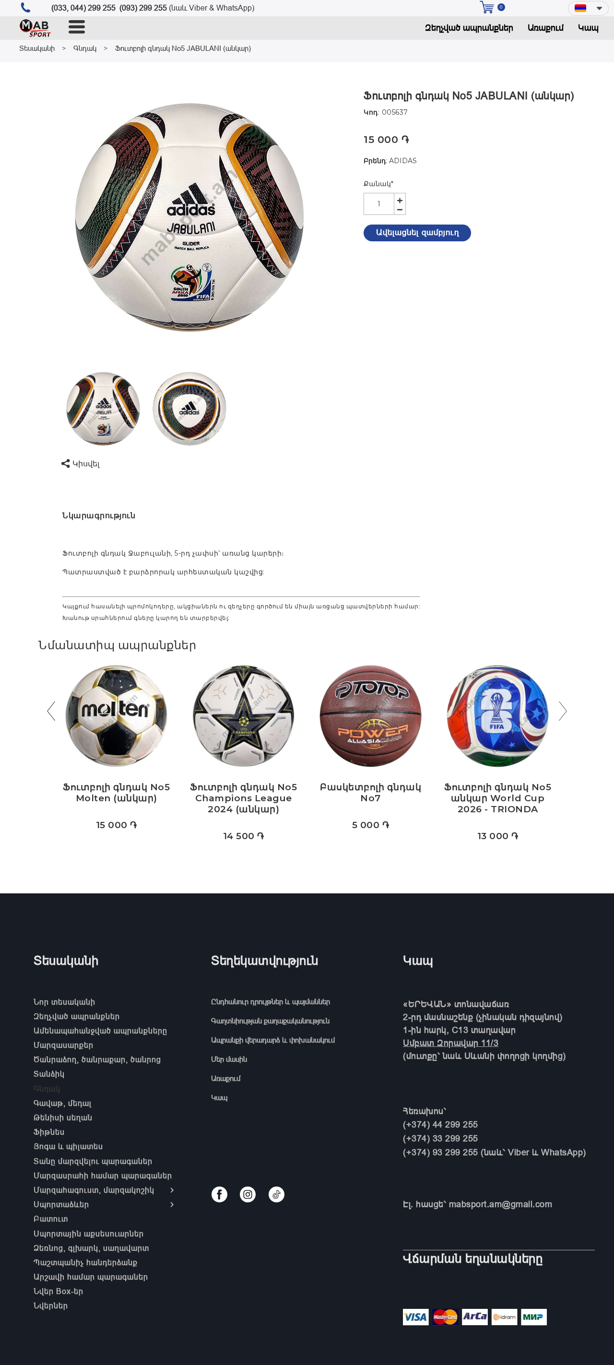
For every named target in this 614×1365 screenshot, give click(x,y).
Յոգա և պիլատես (68, 1146)
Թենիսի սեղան (63, 1117)
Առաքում (546, 28)
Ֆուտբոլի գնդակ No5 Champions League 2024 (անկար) (243, 798)
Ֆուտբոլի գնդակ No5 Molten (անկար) (116, 793)
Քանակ (378, 183)
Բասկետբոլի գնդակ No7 (370, 793)
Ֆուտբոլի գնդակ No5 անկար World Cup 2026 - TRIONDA (497, 798)
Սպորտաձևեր (61, 1204)
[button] (588, 8)
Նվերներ (51, 1305)
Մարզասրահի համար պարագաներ (103, 1175)
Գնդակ (84, 48)
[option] (189, 217)
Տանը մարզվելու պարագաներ (93, 1161)
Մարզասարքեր (64, 1045)
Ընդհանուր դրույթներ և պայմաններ (270, 1001)
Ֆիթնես (49, 1132)
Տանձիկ (49, 1073)
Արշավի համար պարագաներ (91, 1276)
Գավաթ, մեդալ (63, 1103)
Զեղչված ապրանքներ (469, 28)
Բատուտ (51, 1218)
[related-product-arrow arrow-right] (563, 713)
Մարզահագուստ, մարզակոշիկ (94, 1190)
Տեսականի (37, 48)
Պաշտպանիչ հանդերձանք (86, 1262)
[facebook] (219, 1194)
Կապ (588, 28)
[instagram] (248, 1194)
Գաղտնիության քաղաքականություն (270, 1021)
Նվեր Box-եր (58, 1291)
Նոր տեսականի (64, 1001)
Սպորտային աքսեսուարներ (89, 1233)
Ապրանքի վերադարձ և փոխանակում (273, 1040)
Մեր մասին (229, 1059)
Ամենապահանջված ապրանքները (100, 1030)
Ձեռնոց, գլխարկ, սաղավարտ (91, 1248)
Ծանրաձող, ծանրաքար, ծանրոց (97, 1059)
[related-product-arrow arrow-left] (50, 713)
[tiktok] (276, 1194)
